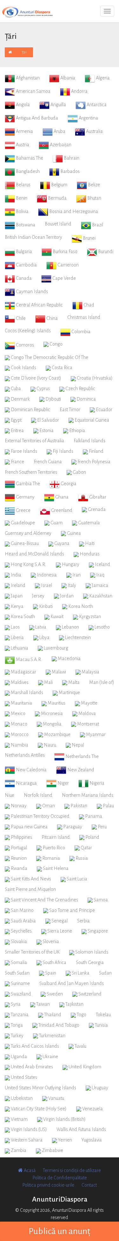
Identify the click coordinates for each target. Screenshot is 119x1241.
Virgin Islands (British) (64, 1119)
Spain (50, 973)
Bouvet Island (58, 223)
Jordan (66, 595)
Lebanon (70, 627)
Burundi (105, 251)
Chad (88, 304)
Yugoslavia (92, 1139)
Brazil (97, 224)
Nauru (49, 745)
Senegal (59, 920)
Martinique (69, 692)
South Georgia (90, 962)
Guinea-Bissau (24, 543)
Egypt (16, 420)
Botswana (25, 224)
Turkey (16, 1035)
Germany (25, 497)
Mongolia (52, 724)
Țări (24, 52)
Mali (48, 682)
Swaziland (20, 993)
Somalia (18, 962)
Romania (50, 858)
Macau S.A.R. (28, 659)
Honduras (89, 553)
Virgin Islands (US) (28, 1129)
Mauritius (56, 703)
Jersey (38, 595)
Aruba (59, 131)
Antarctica (96, 104)
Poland (91, 837)
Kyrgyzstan (89, 616)
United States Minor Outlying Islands (40, 1087)
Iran (76, 574)
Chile (20, 318)
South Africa (54, 962)
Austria (22, 144)
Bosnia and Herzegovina (73, 211)
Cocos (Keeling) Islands (28, 330)
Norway (18, 805)
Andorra (79, 91)
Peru (102, 826)
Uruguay (99, 1087)
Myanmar (95, 734)
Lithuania (19, 648)
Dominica (86, 399)
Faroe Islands (23, 451)
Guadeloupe (22, 522)
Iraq (99, 574)
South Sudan (17, 973)
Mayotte (88, 703)
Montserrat (87, 724)
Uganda (18, 1056)
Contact (89, 1185)
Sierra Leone (59, 931)
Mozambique (56, 734)
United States (23, 1077)
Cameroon (67, 264)
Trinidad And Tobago (58, 1025)
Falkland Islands (89, 440)
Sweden (54, 993)
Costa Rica (61, 367)
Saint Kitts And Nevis (30, 878)
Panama (93, 816)
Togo (81, 1014)
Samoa (100, 899)
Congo (56, 344)
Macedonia (69, 658)
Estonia (46, 430)
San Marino (22, 910)
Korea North (80, 606)
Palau (108, 805)
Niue (9, 795)
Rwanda (18, 868)
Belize (93, 184)
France (17, 461)
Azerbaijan (60, 144)
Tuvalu (80, 1046)
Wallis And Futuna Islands (81, 1129)
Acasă (29, 1170)
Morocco (19, 734)
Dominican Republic (30, 409)
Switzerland (89, 993)
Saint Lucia (76, 878)
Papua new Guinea (29, 826)
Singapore (97, 931)
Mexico (17, 713)
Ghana (61, 497)
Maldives (19, 682)
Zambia (18, 1150)
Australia (94, 131)
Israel (46, 585)
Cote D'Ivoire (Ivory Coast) (35, 378)
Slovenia (50, 941)
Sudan (105, 973)
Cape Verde (63, 278)
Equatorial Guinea (91, 420)
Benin (21, 198)
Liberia (17, 637)
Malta (73, 682)
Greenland (61, 510)
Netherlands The (81, 756)
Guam (56, 522)
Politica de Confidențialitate (59, 1177)
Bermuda (57, 198)
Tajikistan (73, 1004)
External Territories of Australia (34, 440)
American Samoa (32, 91)
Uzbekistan (21, 1098)
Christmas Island (83, 317)
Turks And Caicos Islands (34, 1046)
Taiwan (42, 1004)
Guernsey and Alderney (28, 533)
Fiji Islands (62, 451)
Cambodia (26, 264)
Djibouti (52, 399)
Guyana (61, 543)
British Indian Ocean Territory (33, 237)
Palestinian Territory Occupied (39, 816)
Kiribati (45, 606)
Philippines (21, 837)
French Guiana (48, 461)
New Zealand (80, 769)
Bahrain (71, 158)
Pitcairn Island (56, 837)
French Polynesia (93, 461)
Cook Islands (23, 367)
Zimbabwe (52, 1150)
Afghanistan (27, 77)
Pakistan (78, 805)
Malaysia (90, 671)
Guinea (73, 533)
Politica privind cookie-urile (48, 1185)
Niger (62, 783)
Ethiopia (76, 430)
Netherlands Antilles (25, 755)
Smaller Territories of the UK (32, 952)
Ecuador (103, 409)
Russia (81, 858)
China (51, 318)
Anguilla (58, 104)
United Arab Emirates (31, 1066)
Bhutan (93, 198)
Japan (16, 595)
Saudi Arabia (23, 920)
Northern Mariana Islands (87, 795)
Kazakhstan (100, 595)
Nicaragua (26, 783)
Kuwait (56, 616)
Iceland (102, 564)
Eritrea (17, 430)
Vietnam (19, 1119)
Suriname (20, 983)
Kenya (16, 606)
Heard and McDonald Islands (34, 553)
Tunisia (101, 1025)
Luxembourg (55, 648)
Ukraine (50, 1056)
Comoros (24, 345)
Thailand (52, 1014)
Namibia (19, 745)
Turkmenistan (51, 1035)
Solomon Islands (91, 952)
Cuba (15, 388)
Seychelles (21, 931)
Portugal (18, 847)
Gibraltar (97, 497)
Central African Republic (39, 304)
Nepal (77, 745)
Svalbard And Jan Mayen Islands (71, 983)
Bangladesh (27, 171)
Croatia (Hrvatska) (94, 378)
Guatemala (88, 522)
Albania (67, 77)
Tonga (16, 1025)
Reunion (18, 858)
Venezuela (92, 1108)
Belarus (22, 184)
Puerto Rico (53, 847)
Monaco (18, 724)
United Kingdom (84, 1066)
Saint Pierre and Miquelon (30, 889)
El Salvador (47, 420)
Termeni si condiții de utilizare (72, 1170)
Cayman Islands (31, 291)
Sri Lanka (80, 973)
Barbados (69, 171)
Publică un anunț (59, 1231)
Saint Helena (55, 868)
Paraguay (72, 826)
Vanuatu (55, 1098)
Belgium (58, 184)
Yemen (64, 1139)
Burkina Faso (64, 251)
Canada (23, 278)
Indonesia (46, 574)
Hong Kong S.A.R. (28, 564)
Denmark (20, 399)
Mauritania (21, 703)
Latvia (40, 627)
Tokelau (103, 1014)
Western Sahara (26, 1139)
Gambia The (27, 483)
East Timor (70, 409)
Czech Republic (79, 388)
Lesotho (102, 627)
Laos (15, 627)
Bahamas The (29, 158)
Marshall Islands (26, 692)
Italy (71, 585)
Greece (22, 510)
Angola (22, 104)
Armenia (24, 131)
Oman (48, 805)
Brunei (89, 238)
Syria (15, 1004)
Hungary (70, 564)
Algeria (102, 77)
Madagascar (23, 671)
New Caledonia (31, 769)
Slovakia (18, 941)
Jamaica (99, 585)
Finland (95, 451)
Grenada (96, 509)
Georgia (68, 483)
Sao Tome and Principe (71, 910)
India (15, 574)
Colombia (80, 331)
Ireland (17, 585)
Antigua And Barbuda (36, 118)
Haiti (89, 543)
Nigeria (96, 783)
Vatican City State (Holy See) (38, 1108)
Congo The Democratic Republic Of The (49, 357)
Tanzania (19, 1014)
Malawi (58, 671)
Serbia (83, 920)
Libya (44, 637)
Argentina (88, 118)
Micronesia (51, 713)
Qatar (86, 847)
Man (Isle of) (101, 682)
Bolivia (22, 211)
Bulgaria (23, 251)
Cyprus (43, 388)
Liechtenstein (77, 637)
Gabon (79, 472)
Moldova (86, 713)
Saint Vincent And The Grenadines (44, 899)
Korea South (22, 616)
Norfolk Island (38, 795)
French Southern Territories (31, 472)
